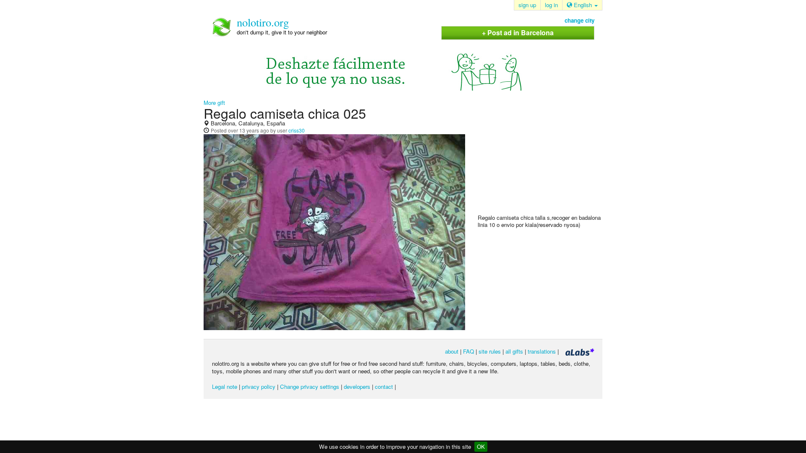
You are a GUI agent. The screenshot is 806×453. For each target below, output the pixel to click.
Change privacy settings (309, 387)
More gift (214, 103)
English (583, 5)
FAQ (468, 351)
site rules (490, 351)
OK (481, 446)
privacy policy (258, 387)
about (451, 351)
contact (384, 387)
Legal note (224, 387)
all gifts (514, 351)
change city (579, 20)
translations (542, 351)
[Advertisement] (541, 159)
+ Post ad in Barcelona (518, 32)
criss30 (296, 130)
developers (357, 387)
